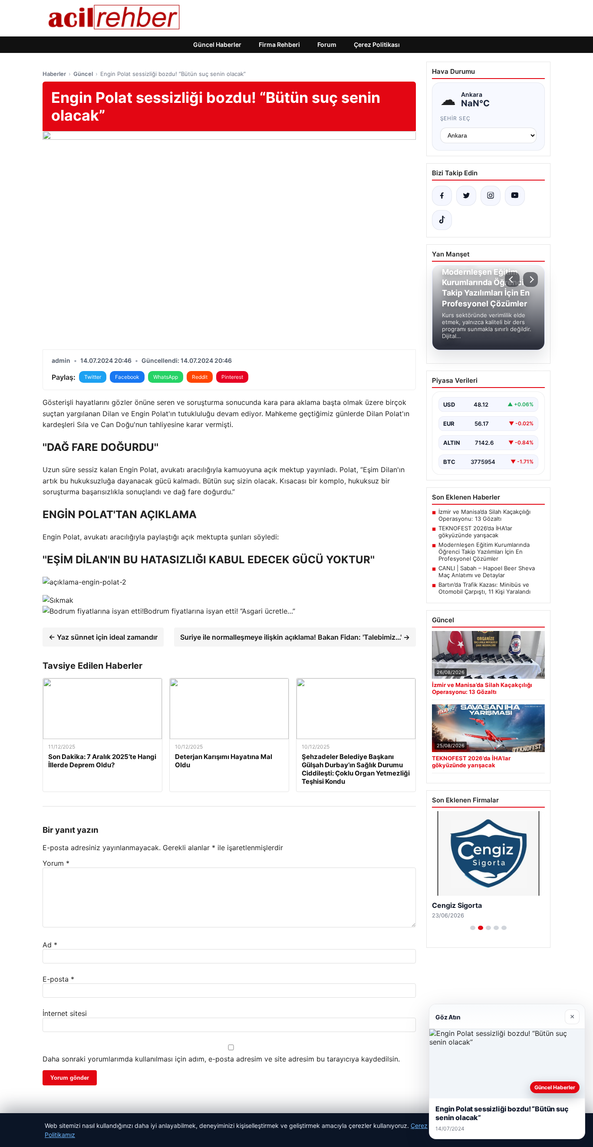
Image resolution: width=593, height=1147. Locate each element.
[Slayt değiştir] (472, 928)
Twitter (92, 377)
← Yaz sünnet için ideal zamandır (103, 637)
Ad (50, 944)
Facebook (127, 377)
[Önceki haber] (512, 279)
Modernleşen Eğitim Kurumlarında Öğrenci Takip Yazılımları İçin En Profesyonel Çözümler (484, 551)
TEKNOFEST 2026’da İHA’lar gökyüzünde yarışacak (475, 532)
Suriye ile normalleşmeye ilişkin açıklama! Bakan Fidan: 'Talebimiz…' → (295, 637)
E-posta (58, 979)
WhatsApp (165, 377)
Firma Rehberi (279, 44)
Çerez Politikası (377, 44)
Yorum (56, 863)
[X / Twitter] (466, 196)
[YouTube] (515, 196)
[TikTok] (442, 220)
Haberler (54, 73)
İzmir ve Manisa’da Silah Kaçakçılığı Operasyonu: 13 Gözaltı (484, 515)
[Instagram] (491, 196)
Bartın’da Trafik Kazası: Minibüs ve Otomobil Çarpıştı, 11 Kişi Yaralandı (484, 588)
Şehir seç (455, 118)
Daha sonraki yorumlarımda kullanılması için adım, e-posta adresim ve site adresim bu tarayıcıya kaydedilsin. (221, 1059)
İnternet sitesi (65, 1013)
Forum (326, 44)
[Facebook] (442, 196)
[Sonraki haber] (530, 279)
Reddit (200, 377)
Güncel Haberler (217, 44)
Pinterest (232, 377)
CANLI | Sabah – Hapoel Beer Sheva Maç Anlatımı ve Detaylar (486, 571)
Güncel (83, 73)
